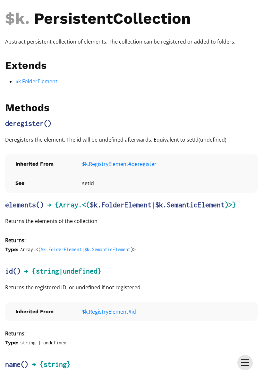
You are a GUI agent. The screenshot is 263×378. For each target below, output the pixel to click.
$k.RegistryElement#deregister (119, 164)
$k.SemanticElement (190, 205)
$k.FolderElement (36, 81)
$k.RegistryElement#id (109, 311)
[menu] (245, 362)
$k (15, 18)
